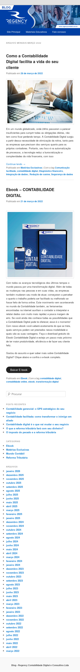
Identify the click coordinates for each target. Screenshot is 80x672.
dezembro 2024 (15, 522)
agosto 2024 (13, 537)
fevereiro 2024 (14, 561)
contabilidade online (16, 381)
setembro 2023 (14, 580)
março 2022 (12, 651)
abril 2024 (11, 553)
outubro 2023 (13, 576)
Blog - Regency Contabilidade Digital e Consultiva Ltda (40, 665)
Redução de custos (40, 174)
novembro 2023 (15, 572)
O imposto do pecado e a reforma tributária (31, 432)
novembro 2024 (15, 526)
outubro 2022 (13, 623)
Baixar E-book (19, 370)
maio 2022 (12, 643)
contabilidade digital (27, 171)
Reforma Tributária (17, 457)
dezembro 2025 (15, 475)
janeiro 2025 (13, 518)
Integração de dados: (17, 174)
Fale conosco (59, 31)
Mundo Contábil (15, 453)
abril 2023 (11, 600)
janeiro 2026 (13, 471)
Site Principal (13, 31)
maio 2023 (12, 596)
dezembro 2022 (15, 615)
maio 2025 (12, 502)
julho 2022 (12, 635)
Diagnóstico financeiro (51, 171)
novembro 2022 (15, 619)
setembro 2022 (14, 627)
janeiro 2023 (13, 612)
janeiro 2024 (13, 565)
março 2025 (12, 510)
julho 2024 (12, 541)
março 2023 (12, 604)
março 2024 (12, 557)
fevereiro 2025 (14, 514)
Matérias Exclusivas (31, 167)
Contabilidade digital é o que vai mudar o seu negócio (37, 424)
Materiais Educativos (36, 31)
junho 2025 (12, 498)
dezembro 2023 (15, 568)
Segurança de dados (62, 174)
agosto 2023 (13, 584)
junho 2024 (12, 545)
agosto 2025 (13, 490)
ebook (31, 381)
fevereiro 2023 (14, 607)
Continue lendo (15, 164)
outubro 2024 (13, 529)
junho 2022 (12, 639)
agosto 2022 (13, 631)
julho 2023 (12, 588)
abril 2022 (11, 647)
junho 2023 (12, 592)
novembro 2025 (15, 479)
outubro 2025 (13, 482)
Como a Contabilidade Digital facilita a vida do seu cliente (32, 61)
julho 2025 (12, 494)
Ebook (24, 378)
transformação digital (47, 381)
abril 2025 (11, 506)
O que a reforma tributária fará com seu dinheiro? (34, 428)
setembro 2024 (14, 533)
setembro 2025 (14, 487)
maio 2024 (12, 549)
